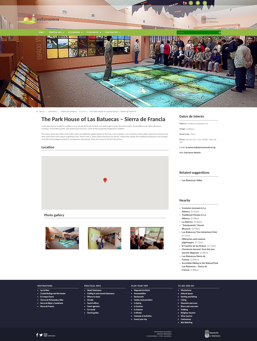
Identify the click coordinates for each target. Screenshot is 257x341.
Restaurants (139, 297)
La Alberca (187, 222)
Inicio (42, 112)
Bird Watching (186, 323)
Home (41, 32)
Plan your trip (111, 32)
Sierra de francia (69, 112)
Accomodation (140, 294)
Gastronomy (186, 319)
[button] (105, 180)
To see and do (92, 32)
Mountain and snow (189, 303)
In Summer (138, 307)
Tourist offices (93, 303)
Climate (90, 300)
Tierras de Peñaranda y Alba (51, 300)
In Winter (138, 313)
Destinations (74, 32)
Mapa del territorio (142, 290)
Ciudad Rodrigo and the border (53, 294)
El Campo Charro (47, 297)
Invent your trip (140, 319)
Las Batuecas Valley (192, 180)
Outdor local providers (143, 300)
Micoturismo (186, 290)
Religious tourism (188, 313)
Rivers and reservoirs (189, 307)
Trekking (184, 310)
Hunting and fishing (189, 297)
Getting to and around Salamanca (100, 294)
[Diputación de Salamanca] (209, 19)
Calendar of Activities (143, 316)
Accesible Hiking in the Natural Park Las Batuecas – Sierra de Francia (200, 266)
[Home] (61, 25)
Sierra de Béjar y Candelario (51, 303)
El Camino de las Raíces (194, 246)
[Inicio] (38, 19)
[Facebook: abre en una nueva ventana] (190, 3)
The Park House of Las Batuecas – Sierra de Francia (112, 112)
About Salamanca (94, 290)
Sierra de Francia (47, 307)
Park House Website (192, 153)
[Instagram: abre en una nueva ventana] (204, 3)
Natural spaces (187, 294)
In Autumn (138, 310)
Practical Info (55, 32)
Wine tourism (186, 316)
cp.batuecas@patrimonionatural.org (200, 148)
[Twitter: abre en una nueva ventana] (197, 3)
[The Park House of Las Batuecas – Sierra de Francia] (63, 238)
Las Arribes (44, 290)
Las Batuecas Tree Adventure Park (199, 232)
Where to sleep (93, 297)
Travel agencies (93, 307)
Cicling (183, 300)
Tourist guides (93, 313)
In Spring (137, 303)
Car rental (91, 310)
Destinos (53, 112)
